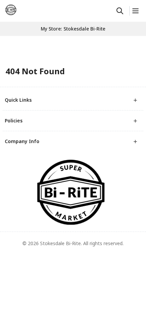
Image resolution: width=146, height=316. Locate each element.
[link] (10, 9)
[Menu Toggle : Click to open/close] (135, 11)
